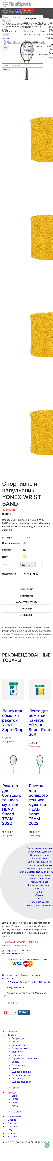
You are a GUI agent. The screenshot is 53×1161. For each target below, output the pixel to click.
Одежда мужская (21, 1081)
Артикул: (7, 537)
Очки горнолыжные (40, 875)
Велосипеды (18, 1065)
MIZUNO (16, 1111)
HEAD (15, 1099)
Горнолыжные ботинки (39, 865)
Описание (26, 589)
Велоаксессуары (39, 855)
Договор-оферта (10, 950)
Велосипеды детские (39, 851)
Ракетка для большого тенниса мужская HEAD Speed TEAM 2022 (11, 804)
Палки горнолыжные (39, 878)
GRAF (15, 1095)
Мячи (40, 891)
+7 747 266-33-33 (16, 981)
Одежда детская (21, 1075)
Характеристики (27, 602)
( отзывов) (9, 509)
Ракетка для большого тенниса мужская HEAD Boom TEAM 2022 (38, 804)
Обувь (15, 1068)
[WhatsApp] (37, 574)
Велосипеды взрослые (39, 848)
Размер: (6, 549)
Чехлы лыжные (39, 881)
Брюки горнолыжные (39, 861)
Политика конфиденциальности (20, 943)
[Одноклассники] (31, 574)
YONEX (15, 1105)
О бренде (26, 608)
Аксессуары (18, 1078)
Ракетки (39, 888)
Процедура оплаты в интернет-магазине (27, 959)
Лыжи (15, 1041)
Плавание (17, 1055)
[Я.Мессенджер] (25, 574)
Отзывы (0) (26, 615)
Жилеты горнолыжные (39, 868)
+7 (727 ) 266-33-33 (39, 981)
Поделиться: (9, 573)
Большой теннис (21, 1048)
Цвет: (5, 556)
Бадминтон (18, 1051)
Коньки (16, 1087)
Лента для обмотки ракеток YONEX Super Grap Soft (39, 723)
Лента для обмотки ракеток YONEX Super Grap (12, 720)
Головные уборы (39, 901)
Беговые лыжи (20, 1045)
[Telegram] (34, 574)
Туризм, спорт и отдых (24, 1058)
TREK (14, 1102)
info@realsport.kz (16, 987)
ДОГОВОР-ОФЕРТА (15, 941)
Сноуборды (18, 1038)
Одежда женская (21, 1071)
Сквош (15, 1061)
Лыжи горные (39, 858)
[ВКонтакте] (28, 574)
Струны (39, 895)
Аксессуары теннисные (39, 905)
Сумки (39, 898)
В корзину (26, 565)
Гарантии (26, 595)
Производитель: (11, 543)
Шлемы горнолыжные (39, 885)
